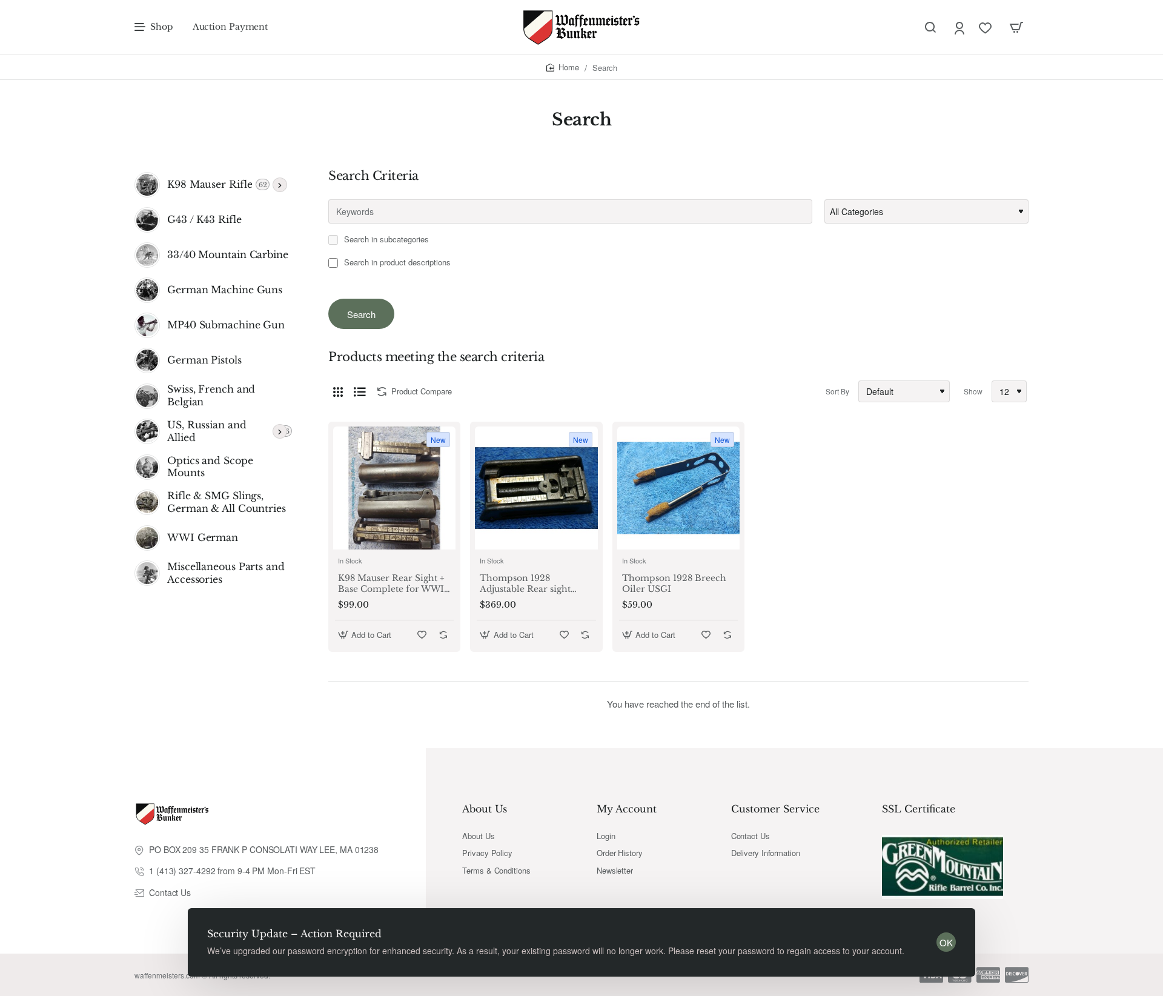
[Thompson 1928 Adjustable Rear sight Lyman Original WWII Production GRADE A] (536, 488)
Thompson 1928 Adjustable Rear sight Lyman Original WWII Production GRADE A (529, 584)
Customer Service (775, 809)
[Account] (960, 27)
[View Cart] (1016, 27)
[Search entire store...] (930, 27)
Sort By (837, 391)
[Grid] (338, 391)
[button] (366, 634)
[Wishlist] (986, 27)
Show (973, 391)
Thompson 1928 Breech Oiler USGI (674, 583)
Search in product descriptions (396, 262)
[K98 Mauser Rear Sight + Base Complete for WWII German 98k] (394, 488)
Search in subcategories (385, 239)
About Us (484, 809)
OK (946, 942)
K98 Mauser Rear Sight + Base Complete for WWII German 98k (393, 584)
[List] (359, 391)
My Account (627, 809)
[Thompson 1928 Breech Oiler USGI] (678, 488)
